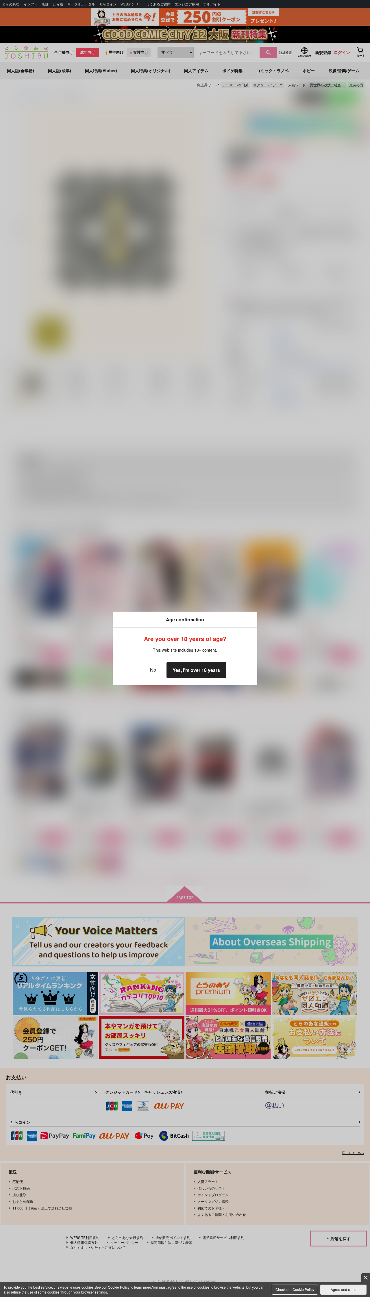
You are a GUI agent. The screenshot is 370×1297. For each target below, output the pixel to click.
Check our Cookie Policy (294, 1289)
